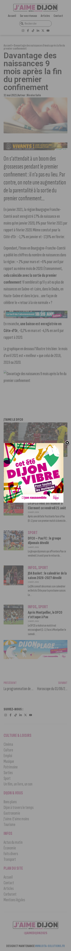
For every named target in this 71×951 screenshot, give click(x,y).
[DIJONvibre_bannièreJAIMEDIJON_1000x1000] (33, 501)
